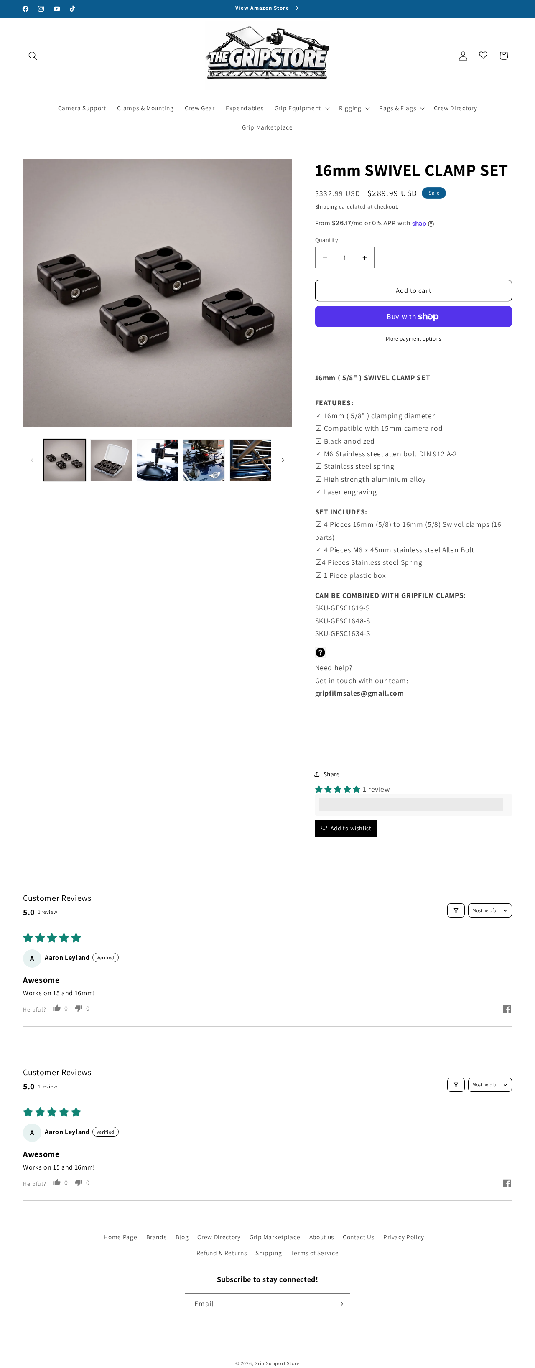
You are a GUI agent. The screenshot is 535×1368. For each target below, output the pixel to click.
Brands (156, 1237)
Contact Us (358, 1237)
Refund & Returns (221, 1252)
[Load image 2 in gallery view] (111, 460)
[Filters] (456, 910)
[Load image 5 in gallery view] (250, 460)
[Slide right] (283, 460)
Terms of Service (315, 1252)
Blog (182, 1237)
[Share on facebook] (507, 1010)
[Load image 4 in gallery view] (204, 460)
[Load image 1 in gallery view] (65, 460)
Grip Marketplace (275, 1237)
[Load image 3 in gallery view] (157, 460)
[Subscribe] (340, 1304)
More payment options (413, 338)
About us (321, 1237)
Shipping (326, 206)
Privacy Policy (403, 1237)
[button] (33, 56)
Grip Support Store (277, 1363)
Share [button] (332, 774)
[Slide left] (32, 460)
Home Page (120, 1237)
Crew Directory (218, 1237)
